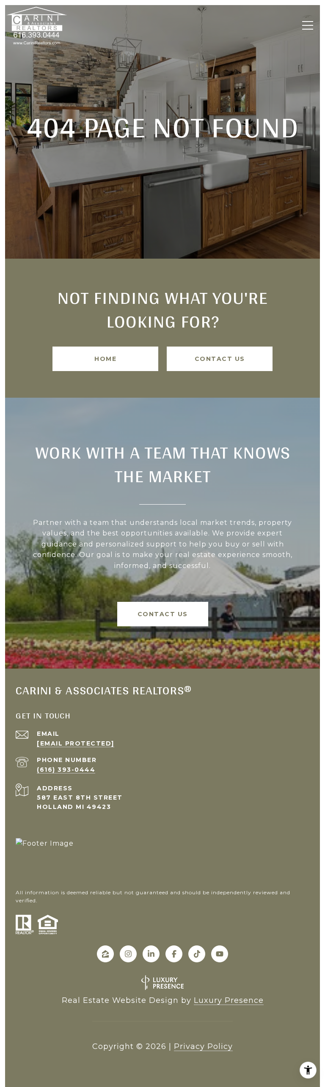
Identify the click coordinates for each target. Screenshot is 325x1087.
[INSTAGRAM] (128, 953)
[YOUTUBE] (219, 953)
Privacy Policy (203, 1046)
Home (105, 359)
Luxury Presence (229, 1000)
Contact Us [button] (220, 359)
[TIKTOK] (196, 953)
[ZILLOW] (105, 953)
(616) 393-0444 (66, 769)
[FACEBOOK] (173, 953)
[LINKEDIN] (151, 953)
